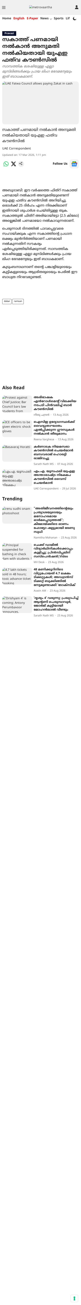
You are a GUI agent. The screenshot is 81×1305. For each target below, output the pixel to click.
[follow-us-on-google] (74, 163)
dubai (7, 301)
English (18, 18)
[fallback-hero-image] (17, 404)
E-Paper (32, 18)
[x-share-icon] (14, 166)
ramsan (18, 301)
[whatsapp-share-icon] (6, 166)
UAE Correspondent (16, 149)
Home (6, 18)
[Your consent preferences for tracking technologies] (74, 1298)
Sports (58, 18)
